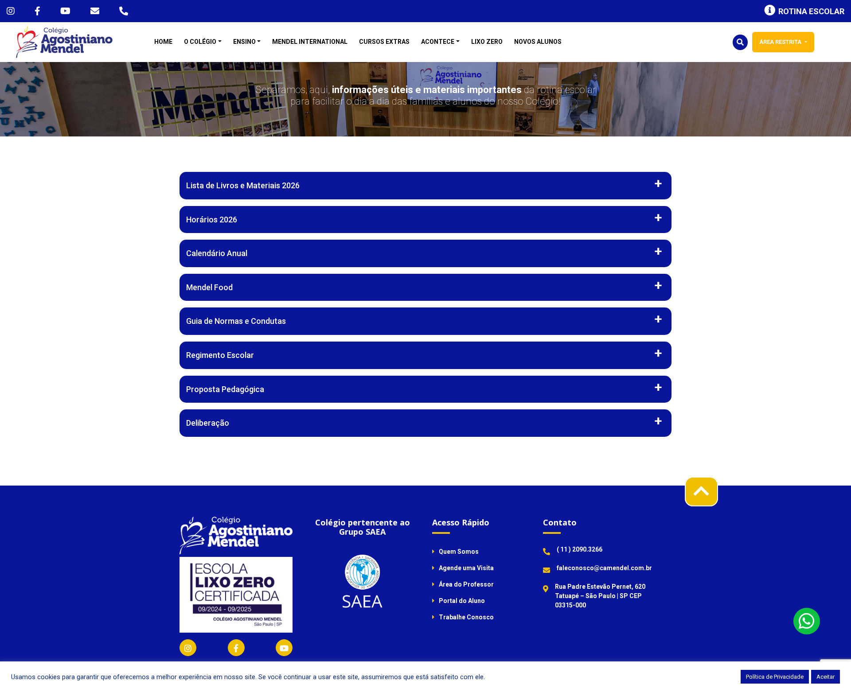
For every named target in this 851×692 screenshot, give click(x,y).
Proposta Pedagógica (225, 389)
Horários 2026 (211, 219)
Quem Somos (459, 551)
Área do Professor (466, 584)
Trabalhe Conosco (466, 617)
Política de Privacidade (775, 676)
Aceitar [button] (825, 676)
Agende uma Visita (466, 567)
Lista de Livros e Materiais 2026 (243, 185)
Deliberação (207, 423)
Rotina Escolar (811, 11)
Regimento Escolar (220, 355)
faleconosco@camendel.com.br (604, 567)
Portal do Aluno (462, 600)
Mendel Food (209, 287)
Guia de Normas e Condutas (236, 321)
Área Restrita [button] (781, 42)
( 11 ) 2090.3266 (579, 549)
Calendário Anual (216, 253)
